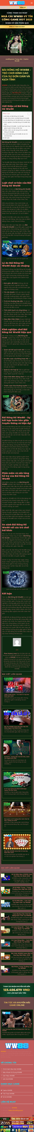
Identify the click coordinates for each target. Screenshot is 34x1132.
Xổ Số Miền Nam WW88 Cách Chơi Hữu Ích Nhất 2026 (21, 875)
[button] (32, 3)
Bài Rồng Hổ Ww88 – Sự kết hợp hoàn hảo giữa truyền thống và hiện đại (17, 127)
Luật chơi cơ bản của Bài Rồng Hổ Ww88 (16, 118)
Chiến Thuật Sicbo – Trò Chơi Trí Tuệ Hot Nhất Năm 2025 (16, 695)
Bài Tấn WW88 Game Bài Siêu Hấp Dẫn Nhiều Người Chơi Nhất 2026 (16, 727)
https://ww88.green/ (15, 1110)
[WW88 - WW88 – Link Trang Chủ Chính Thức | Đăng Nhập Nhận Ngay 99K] (17, 2)
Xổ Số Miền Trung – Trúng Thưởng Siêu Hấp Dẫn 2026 (21, 888)
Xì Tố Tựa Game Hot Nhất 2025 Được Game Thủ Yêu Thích (15, 789)
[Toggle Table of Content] (28, 113)
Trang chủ (18, 59)
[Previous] (2, 1022)
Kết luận (6, 138)
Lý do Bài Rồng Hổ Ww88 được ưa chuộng (17, 120)
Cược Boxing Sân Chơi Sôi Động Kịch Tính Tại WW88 (21, 914)
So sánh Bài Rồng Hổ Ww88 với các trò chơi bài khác (16, 135)
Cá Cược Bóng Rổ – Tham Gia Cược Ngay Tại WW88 (21, 928)
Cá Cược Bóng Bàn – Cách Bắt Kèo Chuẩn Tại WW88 (21, 941)
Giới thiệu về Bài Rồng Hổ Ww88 (14, 116)
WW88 (3, 1051)
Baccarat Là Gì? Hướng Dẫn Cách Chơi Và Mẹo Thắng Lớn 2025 (16, 819)
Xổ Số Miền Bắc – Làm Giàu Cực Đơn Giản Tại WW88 (21, 901)
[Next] (32, 1022)
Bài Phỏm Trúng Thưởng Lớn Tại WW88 (22, 967)
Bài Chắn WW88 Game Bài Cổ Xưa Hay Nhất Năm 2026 (16, 851)
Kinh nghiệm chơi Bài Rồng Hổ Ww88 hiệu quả (17, 123)
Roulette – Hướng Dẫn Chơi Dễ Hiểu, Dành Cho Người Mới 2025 (16, 757)
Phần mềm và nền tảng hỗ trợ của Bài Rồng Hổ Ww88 (15, 131)
